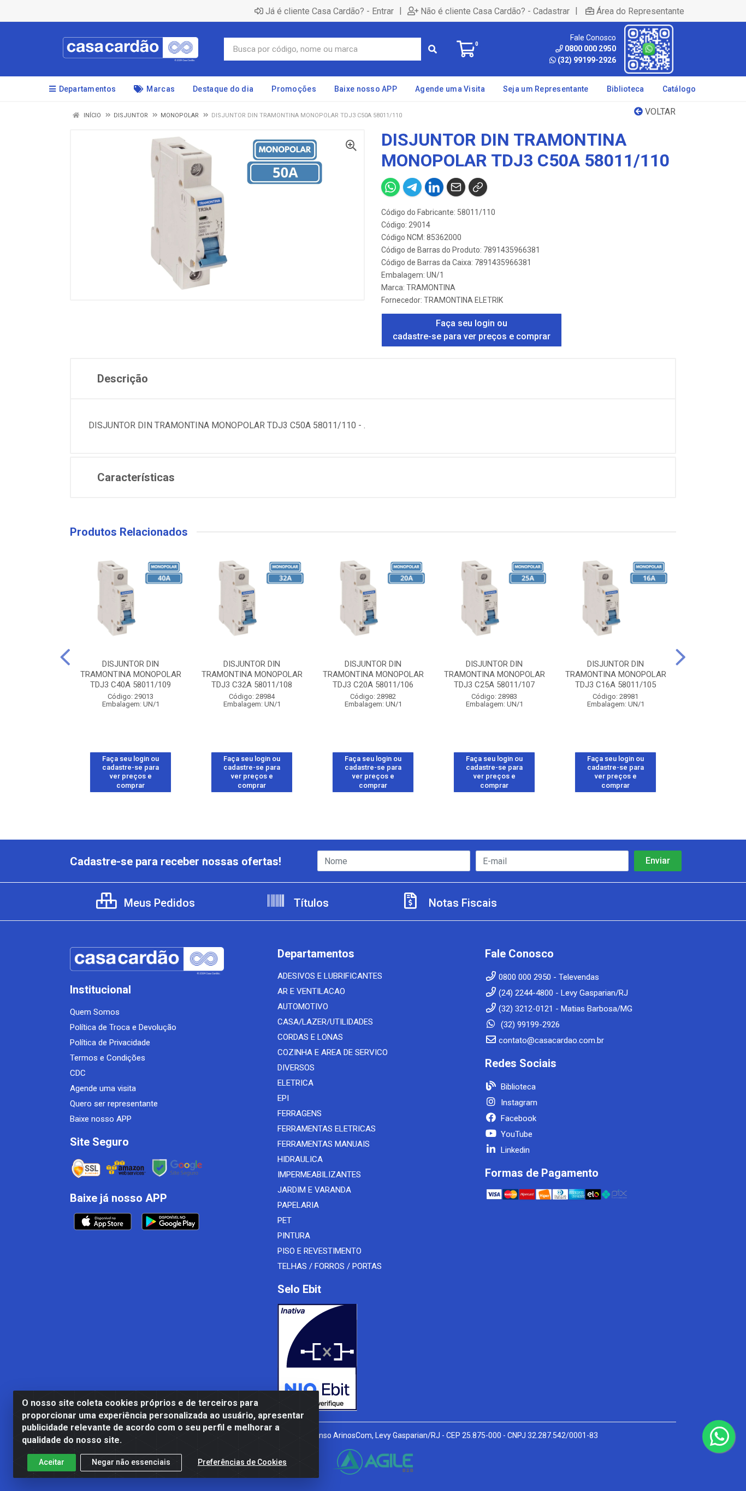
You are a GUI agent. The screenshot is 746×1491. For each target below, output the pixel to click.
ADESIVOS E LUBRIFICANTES (329, 976)
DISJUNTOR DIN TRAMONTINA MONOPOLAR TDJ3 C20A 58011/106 (373, 674)
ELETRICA (295, 1083)
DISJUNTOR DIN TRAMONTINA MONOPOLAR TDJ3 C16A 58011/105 (615, 674)
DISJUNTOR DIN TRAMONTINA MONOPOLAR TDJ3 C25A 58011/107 (494, 674)
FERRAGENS (299, 1113)
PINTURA (293, 1236)
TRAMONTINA (430, 287)
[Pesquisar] (432, 49)
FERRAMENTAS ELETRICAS (326, 1129)
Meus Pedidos (158, 902)
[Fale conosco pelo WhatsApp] (718, 1436)
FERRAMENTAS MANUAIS (323, 1144)
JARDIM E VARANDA (314, 1190)
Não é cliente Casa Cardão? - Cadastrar (495, 11)
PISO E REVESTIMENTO (319, 1251)
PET (284, 1220)
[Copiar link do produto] (478, 187)
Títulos (310, 902)
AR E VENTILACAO (311, 991)
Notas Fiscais (461, 902)
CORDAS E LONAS (310, 1037)
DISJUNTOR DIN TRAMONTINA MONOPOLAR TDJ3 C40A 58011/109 (130, 674)
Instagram (518, 1102)
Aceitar (51, 1462)
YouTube (515, 1134)
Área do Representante (640, 11)
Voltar (659, 111)
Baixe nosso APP (101, 1119)
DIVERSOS (296, 1068)
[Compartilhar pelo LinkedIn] (434, 187)
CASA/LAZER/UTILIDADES (325, 1022)
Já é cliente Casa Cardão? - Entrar (329, 11)
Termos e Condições (107, 1058)
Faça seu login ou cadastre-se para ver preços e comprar (471, 330)
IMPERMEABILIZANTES (319, 1174)
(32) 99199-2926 (587, 60)
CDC (78, 1073)
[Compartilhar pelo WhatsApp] (390, 187)
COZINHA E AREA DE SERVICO (332, 1052)
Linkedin (514, 1150)
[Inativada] (373, 1357)
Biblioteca (517, 1087)
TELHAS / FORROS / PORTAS (329, 1266)
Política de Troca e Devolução (123, 1027)
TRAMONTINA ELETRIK (463, 300)
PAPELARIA (298, 1205)
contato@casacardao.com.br (551, 1040)
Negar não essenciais (131, 1462)
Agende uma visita (103, 1088)
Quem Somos (95, 1012)
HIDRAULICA (300, 1159)
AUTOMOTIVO (302, 1006)
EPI (283, 1098)
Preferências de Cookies (242, 1462)
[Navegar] (65, 657)
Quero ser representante (114, 1104)
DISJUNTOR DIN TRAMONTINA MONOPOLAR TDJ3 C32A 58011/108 (252, 674)
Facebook (517, 1118)
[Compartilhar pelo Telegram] (412, 187)
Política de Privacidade (110, 1042)
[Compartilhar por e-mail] (456, 187)
